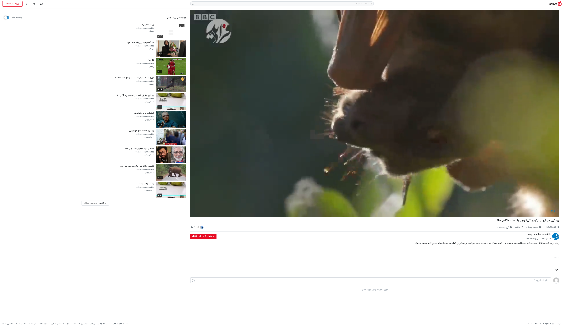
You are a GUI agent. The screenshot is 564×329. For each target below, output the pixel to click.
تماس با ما (7, 323)
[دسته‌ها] (34, 3)
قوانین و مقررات (81, 323)
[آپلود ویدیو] (41, 4)
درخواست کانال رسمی (61, 323)
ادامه (556, 257)
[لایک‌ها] (200, 227)
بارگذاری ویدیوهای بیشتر (95, 203)
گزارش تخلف (20, 323)
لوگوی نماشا (43, 323)
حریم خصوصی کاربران (100, 323)
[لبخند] (193, 280)
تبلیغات (32, 323)
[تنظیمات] (26, 3)
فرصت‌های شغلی (121, 323)
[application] (374, 113)
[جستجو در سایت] (193, 3)
